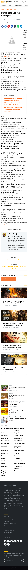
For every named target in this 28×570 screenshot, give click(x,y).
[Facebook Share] (2, 26)
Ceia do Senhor (12, 401)
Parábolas (3, 5)
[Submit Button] (22, 560)
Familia (10, 385)
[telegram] (5, 541)
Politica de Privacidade (10, 523)
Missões (11, 393)
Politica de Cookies (9, 530)
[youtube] (17, 541)
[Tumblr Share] (15, 26)
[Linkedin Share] (12, 26)
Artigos (9, 5)
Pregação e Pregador (18, 5)
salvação (3, 224)
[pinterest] (14, 541)
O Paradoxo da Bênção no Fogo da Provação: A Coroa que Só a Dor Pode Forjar (13, 302)
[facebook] (14, 2)
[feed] (8, 541)
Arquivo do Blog (8, 532)
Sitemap (6, 525)
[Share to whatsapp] (18, 26)
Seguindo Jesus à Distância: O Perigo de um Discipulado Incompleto (13, 109)
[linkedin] (11, 541)
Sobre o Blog (7, 516)
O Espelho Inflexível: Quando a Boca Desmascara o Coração (12, 346)
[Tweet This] (5, 26)
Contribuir (6, 521)
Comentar (9, 279)
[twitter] (5, 544)
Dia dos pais (12, 416)
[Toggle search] (23, 1)
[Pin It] (8, 26)
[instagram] (17, 2)
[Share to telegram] (21, 26)
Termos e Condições (9, 519)
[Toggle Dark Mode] (20, 2)
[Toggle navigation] (25, 2)
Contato (6, 528)
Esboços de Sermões (20, 401)
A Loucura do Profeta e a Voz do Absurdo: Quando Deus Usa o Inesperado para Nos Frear (13, 325)
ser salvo (6, 56)
